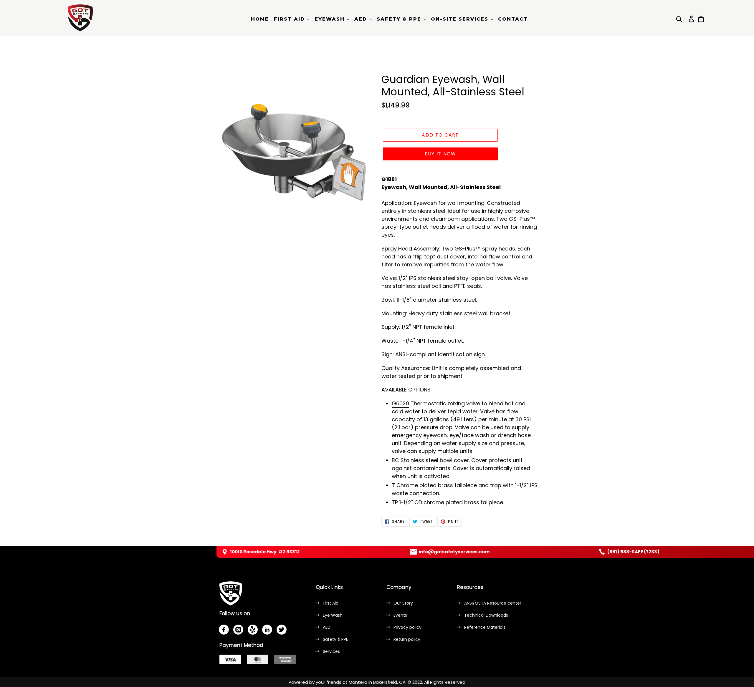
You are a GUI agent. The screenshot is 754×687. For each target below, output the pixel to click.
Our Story (403, 603)
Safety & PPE (335, 639)
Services (331, 651)
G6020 (400, 403)
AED (326, 627)
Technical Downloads (486, 615)
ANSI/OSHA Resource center (492, 603)
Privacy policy (407, 627)
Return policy (406, 639)
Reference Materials (484, 627)
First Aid (330, 603)
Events (400, 615)
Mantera (358, 682)
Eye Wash (333, 615)
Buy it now (440, 153)
